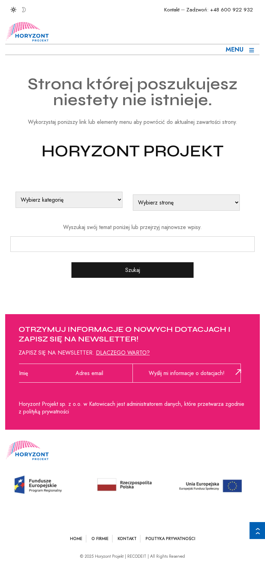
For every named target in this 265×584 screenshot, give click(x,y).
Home (76, 539)
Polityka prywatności (170, 539)
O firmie (100, 539)
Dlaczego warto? (123, 353)
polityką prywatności (46, 412)
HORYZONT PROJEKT (132, 151)
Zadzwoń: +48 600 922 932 (219, 9)
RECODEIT (136, 556)
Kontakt (171, 9)
